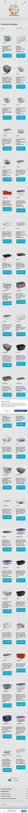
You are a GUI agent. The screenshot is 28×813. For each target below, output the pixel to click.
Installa (23, 811)
